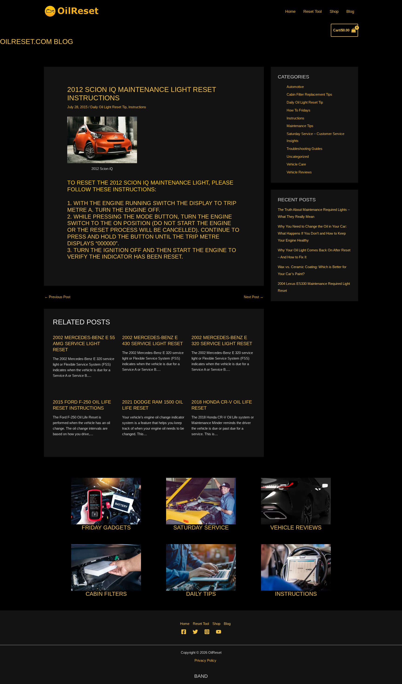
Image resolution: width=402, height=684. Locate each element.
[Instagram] (207, 631)
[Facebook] (183, 631)
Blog (350, 11)
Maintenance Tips (300, 126)
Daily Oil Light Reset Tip (108, 107)
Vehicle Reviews (299, 172)
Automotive (295, 87)
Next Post (253, 297)
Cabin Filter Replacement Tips (309, 94)
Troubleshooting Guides (304, 149)
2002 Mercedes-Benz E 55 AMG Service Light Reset (84, 343)
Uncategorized (298, 156)
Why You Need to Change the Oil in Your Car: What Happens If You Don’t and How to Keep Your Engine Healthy (312, 233)
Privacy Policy (205, 660)
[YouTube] (218, 631)
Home (290, 11)
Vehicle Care (296, 164)
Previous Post (57, 297)
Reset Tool (312, 11)
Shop (334, 11)
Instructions (137, 107)
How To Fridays (298, 110)
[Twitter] (195, 631)
